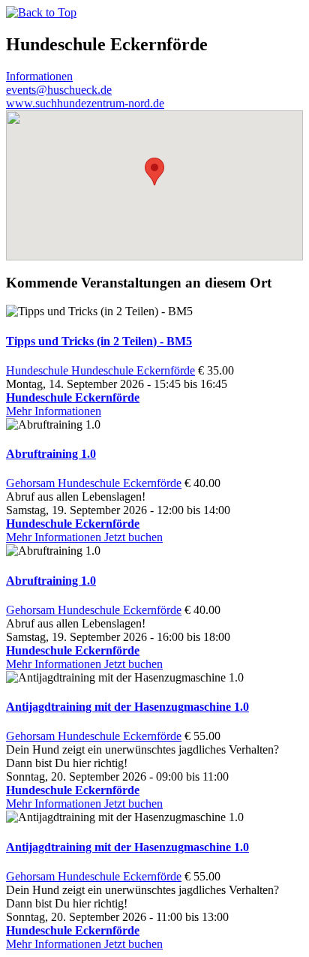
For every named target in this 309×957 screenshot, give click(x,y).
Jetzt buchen (133, 537)
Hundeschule (38, 370)
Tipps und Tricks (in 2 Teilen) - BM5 (99, 341)
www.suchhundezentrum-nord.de (85, 103)
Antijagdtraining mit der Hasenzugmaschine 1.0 (127, 706)
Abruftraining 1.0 (51, 453)
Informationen (39, 76)
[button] (154, 171)
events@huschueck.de (59, 89)
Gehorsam (32, 483)
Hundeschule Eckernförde (133, 370)
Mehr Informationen (53, 411)
